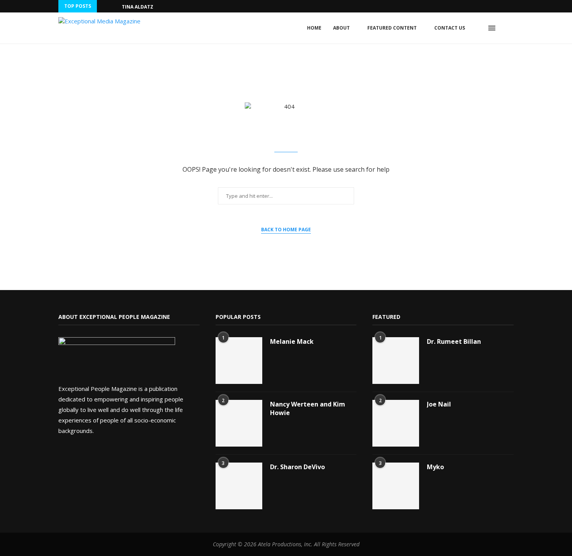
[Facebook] (503, 6)
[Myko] (395, 486)
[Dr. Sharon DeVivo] (239, 486)
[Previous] (104, 6)
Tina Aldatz (137, 7)
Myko (435, 467)
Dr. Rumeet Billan (454, 341)
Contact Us (449, 28)
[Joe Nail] (395, 423)
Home (314, 28)
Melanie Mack (292, 341)
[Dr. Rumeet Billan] (395, 360)
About (341, 28)
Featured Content (392, 28)
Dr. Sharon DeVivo (297, 467)
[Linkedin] (512, 6)
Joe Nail (439, 404)
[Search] (510, 28)
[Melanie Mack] (239, 360)
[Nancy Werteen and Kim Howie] (239, 423)
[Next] (114, 6)
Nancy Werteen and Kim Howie (307, 408)
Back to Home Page (286, 229)
